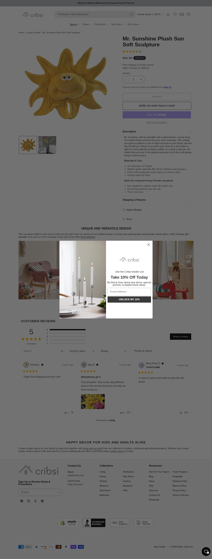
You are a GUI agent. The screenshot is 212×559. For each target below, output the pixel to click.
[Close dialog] (148, 244)
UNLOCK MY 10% (129, 299)
